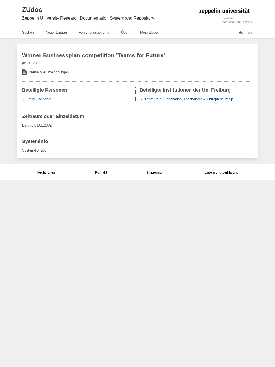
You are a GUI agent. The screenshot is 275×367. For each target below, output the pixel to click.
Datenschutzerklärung (221, 172)
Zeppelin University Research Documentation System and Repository (88, 18)
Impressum (156, 172)
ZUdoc (32, 9)
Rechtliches (46, 172)
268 (43, 150)
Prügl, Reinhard (39, 99)
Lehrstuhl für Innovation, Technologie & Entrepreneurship (189, 99)
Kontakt (101, 172)
